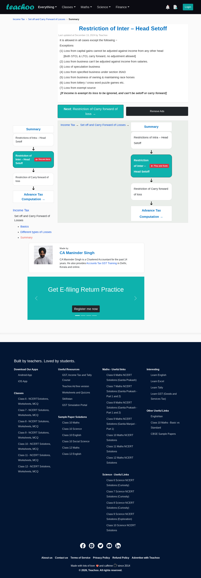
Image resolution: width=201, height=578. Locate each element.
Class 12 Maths (70, 447)
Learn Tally (157, 387)
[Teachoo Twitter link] (101, 545)
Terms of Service (80, 557)
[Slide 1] (77, 315)
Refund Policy (120, 557)
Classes (67, 7)
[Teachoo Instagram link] (92, 545)
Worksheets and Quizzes (76, 392)
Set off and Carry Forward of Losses (46, 19)
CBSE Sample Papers (163, 434)
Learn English (158, 375)
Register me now (86, 309)
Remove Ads (157, 111)
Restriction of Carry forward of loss (32, 179)
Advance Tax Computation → (33, 197)
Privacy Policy (101, 557)
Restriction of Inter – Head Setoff (33, 159)
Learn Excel (157, 381)
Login (188, 7)
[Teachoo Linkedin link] (118, 545)
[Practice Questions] (175, 7)
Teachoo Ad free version (75, 386)
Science (102, 7)
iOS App (22, 381)
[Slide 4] (94, 315)
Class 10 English (71, 435)
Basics (24, 226)
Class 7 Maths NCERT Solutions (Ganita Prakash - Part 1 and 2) (121, 391)
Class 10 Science (72, 429)
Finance (121, 7)
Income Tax (19, 19)
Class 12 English (71, 454)
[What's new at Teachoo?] (167, 7)
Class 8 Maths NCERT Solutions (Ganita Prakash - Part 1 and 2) (121, 407)
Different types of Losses (36, 232)
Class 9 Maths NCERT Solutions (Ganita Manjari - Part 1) (121, 424)
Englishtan (157, 416)
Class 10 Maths (70, 422)
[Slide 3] (88, 315)
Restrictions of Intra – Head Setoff (31, 140)
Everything (46, 7)
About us (46, 557)
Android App (25, 375)
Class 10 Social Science (76, 441)
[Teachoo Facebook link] (83, 545)
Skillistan (67, 398)
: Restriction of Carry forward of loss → (91, 111)
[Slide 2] (83, 315)
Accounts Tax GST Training (101, 263)
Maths (85, 7)
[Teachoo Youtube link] (109, 545)
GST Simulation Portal (74, 405)
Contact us (61, 557)
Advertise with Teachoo (146, 557)
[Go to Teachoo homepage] (20, 7)
